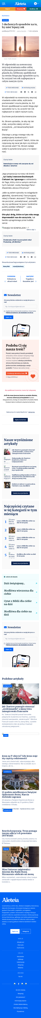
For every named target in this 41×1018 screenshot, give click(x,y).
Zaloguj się (31, 412)
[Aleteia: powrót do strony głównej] (20, 4)
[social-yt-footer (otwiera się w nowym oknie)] (15, 984)
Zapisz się (9, 317)
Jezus (6, 735)
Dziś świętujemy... (14, 583)
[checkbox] (4, 311)
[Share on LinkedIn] (25, 92)
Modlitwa (32, 9)
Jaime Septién (21, 31)
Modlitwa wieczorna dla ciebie (18, 592)
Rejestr (7, 9)
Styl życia (20, 945)
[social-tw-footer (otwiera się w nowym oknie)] (22, 984)
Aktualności (20, 942)
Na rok (20, 976)
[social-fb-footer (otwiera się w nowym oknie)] (19, 984)
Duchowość (5, 16)
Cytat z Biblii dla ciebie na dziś (18, 603)
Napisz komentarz (20, 420)
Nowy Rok (6, 266)
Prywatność (20, 1011)
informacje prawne (20, 1001)
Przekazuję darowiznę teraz (16, 373)
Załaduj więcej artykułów (20, 493)
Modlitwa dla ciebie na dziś (18, 613)
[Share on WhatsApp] (35, 92)
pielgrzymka (7, 686)
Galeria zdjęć (31, 229)
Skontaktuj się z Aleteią (20, 1008)
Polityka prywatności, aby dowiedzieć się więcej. (19, 312)
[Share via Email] (32, 92)
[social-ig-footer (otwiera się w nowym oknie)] (26, 984)
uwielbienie (7, 772)
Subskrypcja (20, 962)
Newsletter (20, 956)
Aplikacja (20, 959)
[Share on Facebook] (21, 92)
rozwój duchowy (18, 266)
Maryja (6, 849)
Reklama (20, 968)
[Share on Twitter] (28, 92)
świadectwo (7, 810)
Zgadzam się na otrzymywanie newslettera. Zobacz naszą (21, 311)
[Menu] (7, 3)
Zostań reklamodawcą (20, 1004)
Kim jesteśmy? (20, 997)
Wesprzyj (20, 9)
